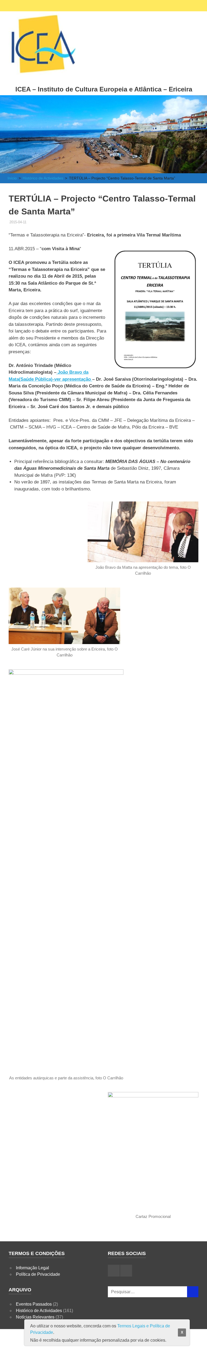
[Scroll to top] (197, 1340)
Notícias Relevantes (35, 1317)
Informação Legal (32, 1268)
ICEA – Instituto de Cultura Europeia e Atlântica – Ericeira (103, 89)
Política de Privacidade (38, 1274)
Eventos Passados (34, 1304)
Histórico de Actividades (39, 1310)
